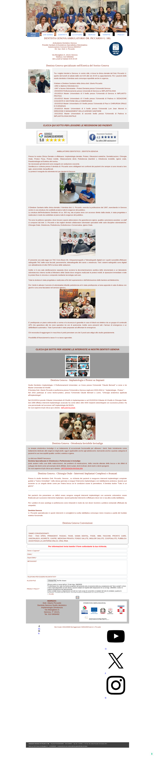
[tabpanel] (90, 95)
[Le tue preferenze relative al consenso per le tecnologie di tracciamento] (152, 754)
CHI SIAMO (48, 35)
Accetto (51, 594)
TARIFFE (106, 35)
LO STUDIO (77, 35)
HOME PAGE (33, 35)
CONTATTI (62, 35)
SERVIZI (91, 35)
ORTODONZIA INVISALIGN (72, 468)
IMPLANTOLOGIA (68, 408)
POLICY (121, 35)
